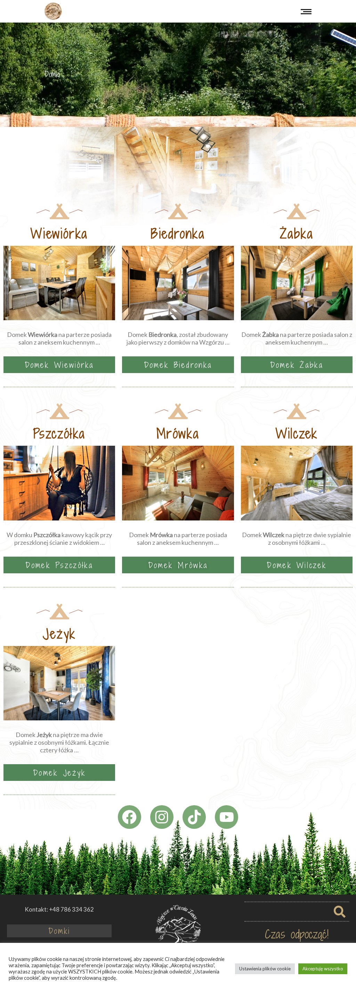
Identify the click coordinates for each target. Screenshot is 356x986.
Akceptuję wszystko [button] (322, 968)
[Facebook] (129, 817)
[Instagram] (161, 817)
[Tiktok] (194, 817)
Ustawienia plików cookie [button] (265, 968)
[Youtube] (226, 817)
